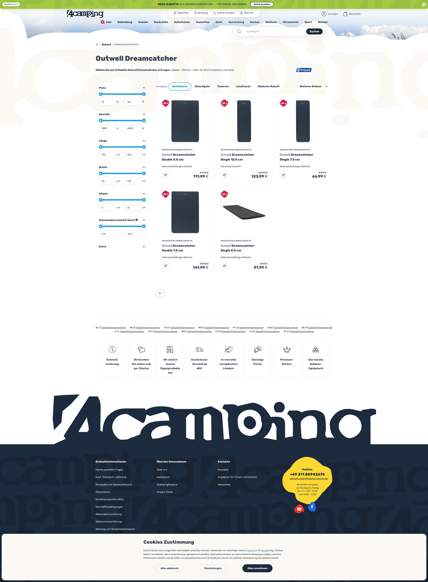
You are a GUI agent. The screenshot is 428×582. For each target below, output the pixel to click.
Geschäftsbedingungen (109, 506)
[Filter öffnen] (142, 246)
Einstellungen (213, 568)
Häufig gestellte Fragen (109, 469)
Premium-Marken (287, 362)
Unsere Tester (165, 491)
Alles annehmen (257, 568)
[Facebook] (312, 507)
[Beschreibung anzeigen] (136, 219)
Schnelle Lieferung (112, 362)
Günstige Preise (258, 362)
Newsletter (224, 484)
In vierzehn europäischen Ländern (229, 364)
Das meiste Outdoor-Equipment (315, 364)
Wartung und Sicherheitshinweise (115, 529)
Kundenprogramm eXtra (110, 499)
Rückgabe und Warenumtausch (114, 484)
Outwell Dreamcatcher (114, 327)
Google (264, 550)
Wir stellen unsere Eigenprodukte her (170, 366)
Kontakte (223, 469)
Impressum (163, 477)
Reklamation (103, 491)
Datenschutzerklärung (109, 521)
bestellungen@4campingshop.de (309, 478)
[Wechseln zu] (142, 88)
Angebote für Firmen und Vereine (237, 477)
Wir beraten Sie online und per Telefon (141, 364)
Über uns (162, 469)
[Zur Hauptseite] (85, 14)
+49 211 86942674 (307, 474)
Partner (251, 550)
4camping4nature (167, 484)
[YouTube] (299, 509)
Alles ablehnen (169, 568)
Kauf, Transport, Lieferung (111, 477)
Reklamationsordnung (109, 514)
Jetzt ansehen (261, 4)
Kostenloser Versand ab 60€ (199, 364)
